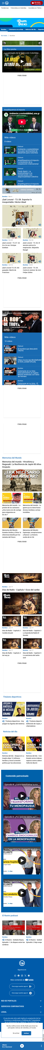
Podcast (20, 146)
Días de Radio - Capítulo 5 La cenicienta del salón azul (32, 655)
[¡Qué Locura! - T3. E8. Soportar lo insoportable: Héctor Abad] (22, 216)
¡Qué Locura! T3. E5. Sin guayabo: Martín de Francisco (10, 270)
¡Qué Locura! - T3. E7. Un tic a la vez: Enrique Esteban (11, 245)
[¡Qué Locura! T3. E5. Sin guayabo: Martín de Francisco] (11, 258)
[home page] (22, 963)
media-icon (22, 1046)
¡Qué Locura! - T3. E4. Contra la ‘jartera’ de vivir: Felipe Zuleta (32, 270)
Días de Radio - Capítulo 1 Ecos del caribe (21, 590)
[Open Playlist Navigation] (41, 1046)
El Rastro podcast (10, 915)
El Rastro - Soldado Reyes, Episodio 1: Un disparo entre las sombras (13, 942)
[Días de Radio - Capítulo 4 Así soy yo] (11, 643)
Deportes (41, 29)
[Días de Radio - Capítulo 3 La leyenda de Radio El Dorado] (32, 621)
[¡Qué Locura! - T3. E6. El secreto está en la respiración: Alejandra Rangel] (32, 233)
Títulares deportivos (12, 697)
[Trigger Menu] (3, 3)
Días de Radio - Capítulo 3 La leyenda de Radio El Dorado (32, 633)
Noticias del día (30, 29)
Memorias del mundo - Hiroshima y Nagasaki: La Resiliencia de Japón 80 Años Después (21, 464)
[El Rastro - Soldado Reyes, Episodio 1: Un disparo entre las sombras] (13, 927)
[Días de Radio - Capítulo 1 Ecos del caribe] (22, 603)
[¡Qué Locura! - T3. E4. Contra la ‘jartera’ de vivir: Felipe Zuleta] (32, 258)
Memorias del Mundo (12, 458)
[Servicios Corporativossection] (41, 1006)
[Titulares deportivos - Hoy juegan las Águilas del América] (13, 709)
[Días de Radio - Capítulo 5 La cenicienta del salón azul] (32, 643)
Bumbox (3, 29)
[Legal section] (41, 1012)
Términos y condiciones (12, 1020)
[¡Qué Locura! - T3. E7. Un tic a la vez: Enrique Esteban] (11, 233)
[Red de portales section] (41, 1001)
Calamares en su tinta (16, 29)
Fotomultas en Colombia (18, 8)
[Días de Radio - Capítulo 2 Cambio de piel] (11, 621)
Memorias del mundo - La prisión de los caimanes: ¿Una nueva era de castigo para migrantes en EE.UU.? (11, 510)
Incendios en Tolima (34, 8)
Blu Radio (4, 35)
